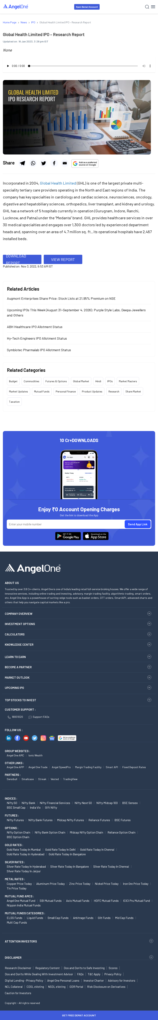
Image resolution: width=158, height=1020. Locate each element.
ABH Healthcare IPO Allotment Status (34, 327)
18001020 (17, 716)
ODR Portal (76, 986)
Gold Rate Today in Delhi (60, 849)
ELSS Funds (14, 918)
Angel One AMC (15, 755)
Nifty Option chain (18, 832)
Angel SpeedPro (61, 767)
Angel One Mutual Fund (21, 900)
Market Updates (18, 391)
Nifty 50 (12, 803)
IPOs (110, 381)
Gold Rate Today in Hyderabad (25, 854)
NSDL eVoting (57, 986)
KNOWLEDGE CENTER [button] (19, 644)
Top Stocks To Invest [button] (20, 700)
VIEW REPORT (63, 259)
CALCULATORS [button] (14, 634)
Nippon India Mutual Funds (24, 905)
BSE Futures (122, 820)
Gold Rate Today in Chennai (97, 849)
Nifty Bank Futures (40, 820)
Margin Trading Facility (88, 767)
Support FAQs (41, 716)
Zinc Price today (79, 883)
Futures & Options (56, 381)
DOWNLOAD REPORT (16, 259)
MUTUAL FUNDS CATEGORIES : (25, 913)
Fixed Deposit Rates (134, 767)
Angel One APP (15, 767)
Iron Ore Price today (135, 883)
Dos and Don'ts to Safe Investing (84, 968)
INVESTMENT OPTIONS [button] (20, 624)
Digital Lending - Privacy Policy (24, 980)
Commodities (31, 381)
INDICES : (11, 798)
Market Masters (128, 381)
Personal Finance (66, 391)
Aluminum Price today (50, 883)
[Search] (147, 7)
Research (113, 391)
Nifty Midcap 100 (107, 803)
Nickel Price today (106, 883)
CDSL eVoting (35, 986)
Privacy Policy (112, 974)
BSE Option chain (18, 837)
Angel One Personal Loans (63, 980)
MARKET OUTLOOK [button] (17, 677)
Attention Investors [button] (21, 941)
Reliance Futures (99, 820)
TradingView (70, 779)
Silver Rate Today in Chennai (111, 866)
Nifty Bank (28, 803)
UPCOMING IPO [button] (14, 687)
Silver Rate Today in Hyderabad (26, 866)
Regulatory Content (47, 968)
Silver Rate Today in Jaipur (24, 871)
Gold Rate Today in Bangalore (67, 854)
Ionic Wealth (36, 755)
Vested (55, 779)
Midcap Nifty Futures (70, 820)
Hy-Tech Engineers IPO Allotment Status (37, 338)
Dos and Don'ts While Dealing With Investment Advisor (39, 974)
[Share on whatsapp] (33, 163)
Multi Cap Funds (17, 922)
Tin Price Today (16, 888)
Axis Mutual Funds (77, 900)
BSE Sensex (130, 803)
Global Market (81, 381)
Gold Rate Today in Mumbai (24, 849)
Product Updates (92, 391)
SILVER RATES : (15, 862)
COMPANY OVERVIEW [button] (18, 613)
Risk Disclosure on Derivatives (106, 986)
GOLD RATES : (14, 845)
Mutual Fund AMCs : (19, 896)
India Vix (35, 807)
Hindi (98, 381)
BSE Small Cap (16, 807)
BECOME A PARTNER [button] (18, 667)
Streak (42, 779)
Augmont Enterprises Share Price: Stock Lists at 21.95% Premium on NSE (61, 298)
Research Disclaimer (18, 968)
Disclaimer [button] (13, 957)
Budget (13, 381)
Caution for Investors (18, 993)
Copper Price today (19, 883)
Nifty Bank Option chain (50, 832)
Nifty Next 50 (83, 803)
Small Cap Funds (58, 918)
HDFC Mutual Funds (106, 900)
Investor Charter (93, 980)
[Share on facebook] (54, 163)
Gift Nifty (51, 807)
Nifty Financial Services (55, 803)
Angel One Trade (38, 767)
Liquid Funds (35, 918)
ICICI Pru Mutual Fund (136, 900)
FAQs (80, 974)
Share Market (133, 391)
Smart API (112, 767)
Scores (113, 968)
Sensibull (12, 779)
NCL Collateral (14, 986)
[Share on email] (65, 163)
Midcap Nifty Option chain (86, 832)
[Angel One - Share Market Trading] (16, 7)
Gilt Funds (104, 918)
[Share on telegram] (22, 163)
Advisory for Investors (121, 980)
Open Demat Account (87, 7)
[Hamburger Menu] (153, 7)
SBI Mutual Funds (51, 900)
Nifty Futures (15, 820)
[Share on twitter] (43, 163)
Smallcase (28, 779)
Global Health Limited (58, 183)
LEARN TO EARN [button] (15, 657)
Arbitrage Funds (83, 918)
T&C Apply (94, 974)
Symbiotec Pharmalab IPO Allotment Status (39, 350)
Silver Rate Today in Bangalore (69, 866)
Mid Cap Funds (124, 918)
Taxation (14, 401)
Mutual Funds (42, 391)
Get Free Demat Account (79, 1015)
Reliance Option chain (121, 832)
